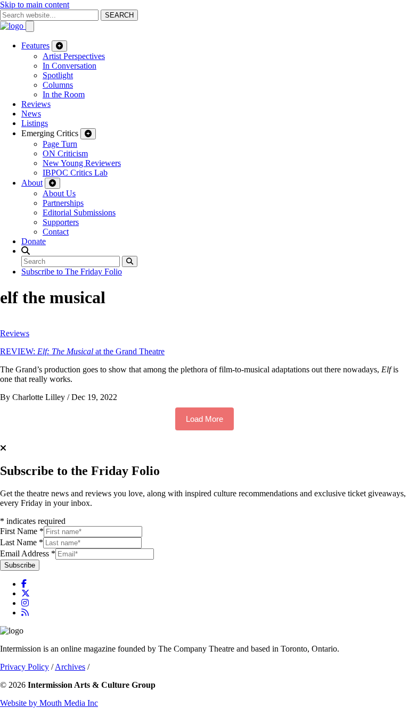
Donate (33, 241)
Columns (58, 84)
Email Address (27, 553)
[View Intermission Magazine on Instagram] (25, 602)
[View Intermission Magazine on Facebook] (24, 583)
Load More (204, 418)
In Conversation (69, 65)
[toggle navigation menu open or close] (30, 26)
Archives (70, 666)
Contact (56, 231)
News (31, 113)
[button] (25, 250)
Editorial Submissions (79, 212)
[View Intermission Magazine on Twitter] (25, 593)
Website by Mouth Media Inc (49, 702)
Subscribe (19, 565)
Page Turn (60, 143)
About (32, 182)
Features (35, 45)
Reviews (36, 104)
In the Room (64, 94)
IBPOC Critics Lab (75, 172)
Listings (34, 123)
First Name (22, 531)
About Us (59, 193)
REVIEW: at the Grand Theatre (82, 351)
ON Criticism (65, 153)
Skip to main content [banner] (34, 4)
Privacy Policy (24, 666)
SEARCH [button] (119, 15)
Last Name (21, 542)
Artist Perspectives (74, 56)
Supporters (61, 222)
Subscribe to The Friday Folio (71, 271)
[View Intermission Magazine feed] (25, 612)
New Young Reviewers (82, 163)
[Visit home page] (13, 25)
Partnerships (63, 202)
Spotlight (58, 75)
